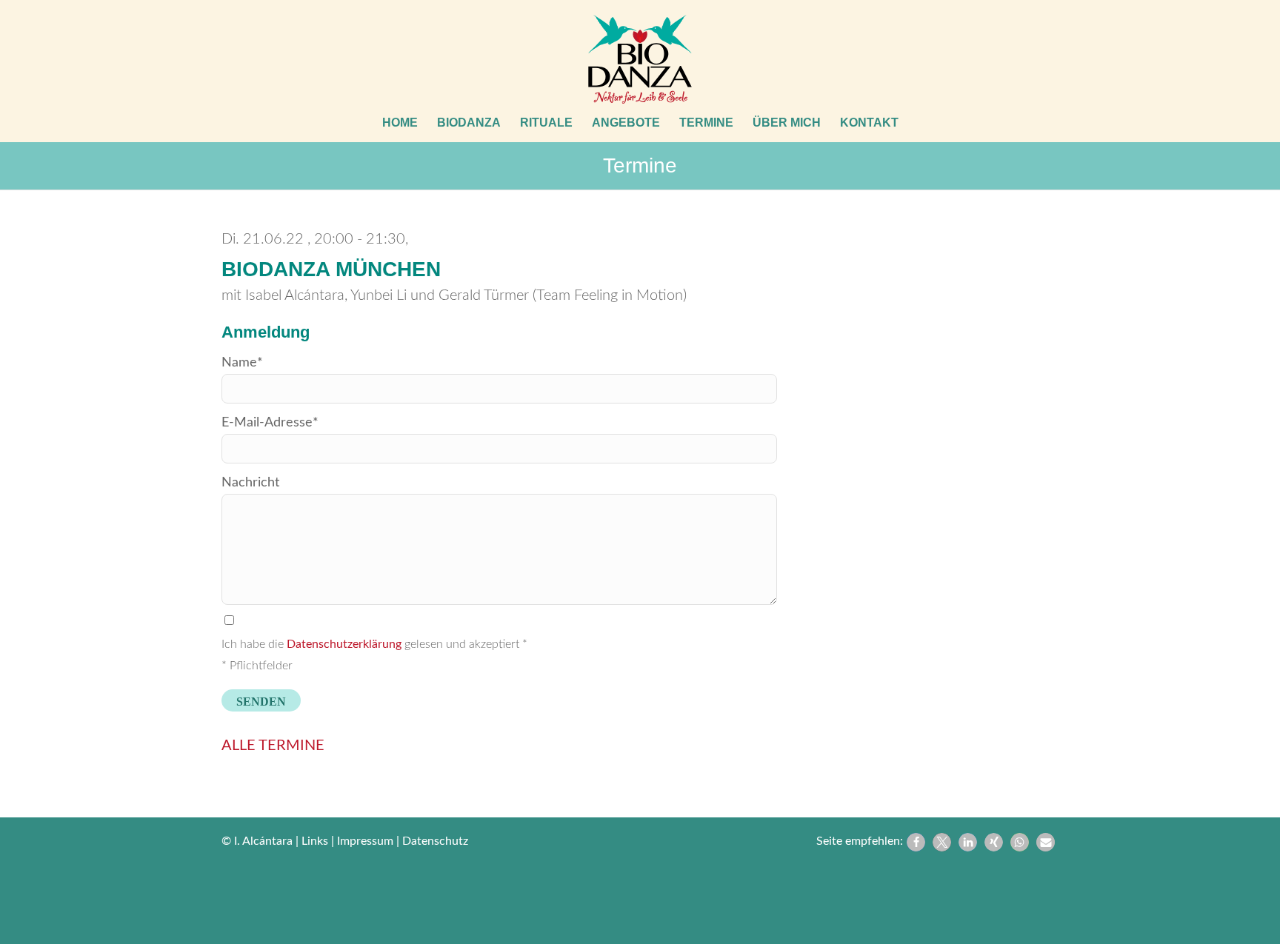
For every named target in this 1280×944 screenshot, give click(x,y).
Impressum (365, 841)
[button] (916, 842)
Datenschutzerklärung (344, 644)
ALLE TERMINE (272, 745)
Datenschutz (435, 841)
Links (314, 841)
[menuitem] (400, 122)
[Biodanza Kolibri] (640, 59)
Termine (640, 165)
